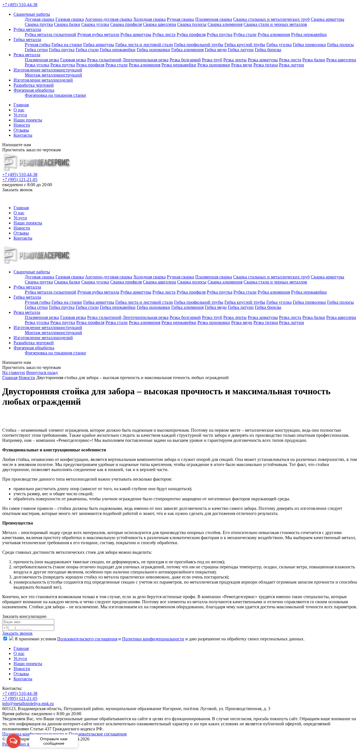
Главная (21, 104)
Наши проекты (28, 120)
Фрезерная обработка (34, 90)
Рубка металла (27, 29)
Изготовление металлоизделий (43, 80)
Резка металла (27, 54)
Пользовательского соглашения (87, 638)
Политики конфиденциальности (153, 638)
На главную (13, 372)
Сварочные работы (32, 14)
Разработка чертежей (34, 85)
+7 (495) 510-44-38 (19, 4)
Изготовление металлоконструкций (48, 69)
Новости (22, 125)
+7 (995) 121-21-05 (19, 179)
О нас (19, 109)
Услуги (20, 114)
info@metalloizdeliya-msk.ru (39, 196)
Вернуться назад (42, 372)
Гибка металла (27, 39)
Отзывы (21, 130)
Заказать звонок (17, 633)
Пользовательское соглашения (98, 734)
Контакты (23, 135)
